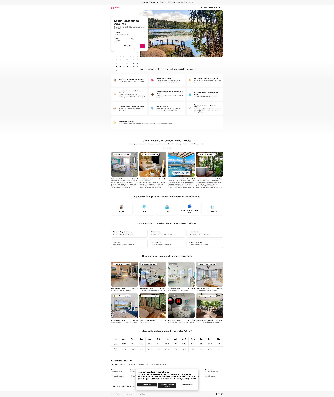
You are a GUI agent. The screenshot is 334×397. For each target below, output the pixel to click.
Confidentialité (127, 394)
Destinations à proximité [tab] (118, 364)
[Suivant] (170, 148)
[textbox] (121, 41)
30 (137, 67)
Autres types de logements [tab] (136, 364)
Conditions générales (139, 394)
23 (137, 63)
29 (134, 67)
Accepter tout (147, 384)
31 (116, 70)
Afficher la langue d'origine (185, 2)
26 (123, 67)
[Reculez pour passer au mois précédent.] (117, 45)
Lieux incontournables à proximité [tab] (156, 364)
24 (117, 67)
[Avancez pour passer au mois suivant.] (137, 45)
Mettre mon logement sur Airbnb (211, 7)
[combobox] (129, 35)
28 (130, 67)
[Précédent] (163, 148)
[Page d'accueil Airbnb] (115, 7)
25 (120, 67)
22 (134, 63)
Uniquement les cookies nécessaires (167, 385)
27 (127, 67)
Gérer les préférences (187, 384)
